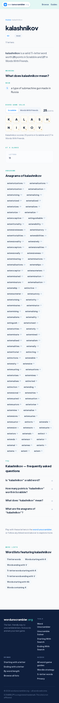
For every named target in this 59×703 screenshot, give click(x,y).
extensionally (15, 253)
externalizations (39, 183)
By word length (11, 671)
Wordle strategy (45, 669)
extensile (44, 422)
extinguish (13, 323)
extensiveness (35, 253)
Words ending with (17, 565)
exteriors (12, 433)
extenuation (32, 398)
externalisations (16, 264)
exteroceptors (15, 247)
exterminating (15, 259)
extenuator (13, 422)
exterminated (15, 276)
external (12, 445)
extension (13, 427)
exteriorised (31, 323)
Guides (54, 4)
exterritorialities (16, 235)
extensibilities (38, 235)
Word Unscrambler (43, 625)
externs (12, 451)
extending (30, 387)
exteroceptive (15, 218)
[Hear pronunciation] (8, 35)
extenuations (33, 369)
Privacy (41, 678)
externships (36, 264)
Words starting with (35, 559)
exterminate (14, 334)
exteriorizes (14, 206)
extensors (29, 427)
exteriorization (15, 189)
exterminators (15, 282)
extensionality (15, 241)
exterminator (34, 305)
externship (13, 288)
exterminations (36, 259)
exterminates (14, 305)
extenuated (14, 398)
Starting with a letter (14, 662)
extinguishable (36, 218)
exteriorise (32, 404)
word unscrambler (42, 529)
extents (41, 445)
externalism (33, 340)
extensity (13, 363)
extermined (33, 334)
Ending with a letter (14, 666)
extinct (42, 433)
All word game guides (44, 663)
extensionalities (38, 247)
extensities (31, 392)
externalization (36, 189)
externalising (32, 311)
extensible (31, 358)
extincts (30, 422)
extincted (31, 381)
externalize (31, 212)
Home (8, 20)
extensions (13, 416)
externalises (14, 381)
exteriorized (14, 200)
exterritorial (14, 352)
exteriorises (14, 375)
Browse (45, 4)
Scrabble (12, 110)
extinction (13, 387)
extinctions (14, 358)
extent (25, 451)
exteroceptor (15, 270)
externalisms (14, 317)
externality (32, 317)
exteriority (32, 299)
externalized (33, 200)
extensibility (36, 224)
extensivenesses (16, 229)
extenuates (30, 416)
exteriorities (14, 328)
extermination (35, 276)
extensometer (15, 293)
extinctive (30, 288)
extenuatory (34, 293)
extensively (35, 241)
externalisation (36, 282)
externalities (14, 346)
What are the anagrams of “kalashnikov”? (20, 510)
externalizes (33, 206)
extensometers (36, 270)
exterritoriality (15, 224)
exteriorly (32, 328)
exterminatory (38, 229)
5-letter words (45, 674)
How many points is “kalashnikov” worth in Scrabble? (24, 490)
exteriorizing (14, 195)
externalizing (34, 195)
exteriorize (13, 212)
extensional (14, 392)
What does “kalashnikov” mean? (24, 500)
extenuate (45, 427)
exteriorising (14, 299)
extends (12, 439)
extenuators (14, 404)
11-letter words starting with (21, 570)
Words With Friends (29, 110)
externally (32, 346)
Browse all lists (11, 675)
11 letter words (14, 559)
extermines (31, 375)
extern (38, 451)
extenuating (14, 369)
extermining (14, 311)
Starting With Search (44, 640)
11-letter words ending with (21, 576)
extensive (28, 363)
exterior (42, 439)
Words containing (16, 587)
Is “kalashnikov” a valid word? (22, 480)
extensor (27, 439)
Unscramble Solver (43, 633)
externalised (14, 340)
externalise (29, 410)
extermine (13, 410)
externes (27, 445)
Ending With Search (43, 648)
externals (27, 433)
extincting (32, 352)
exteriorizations (16, 183)
